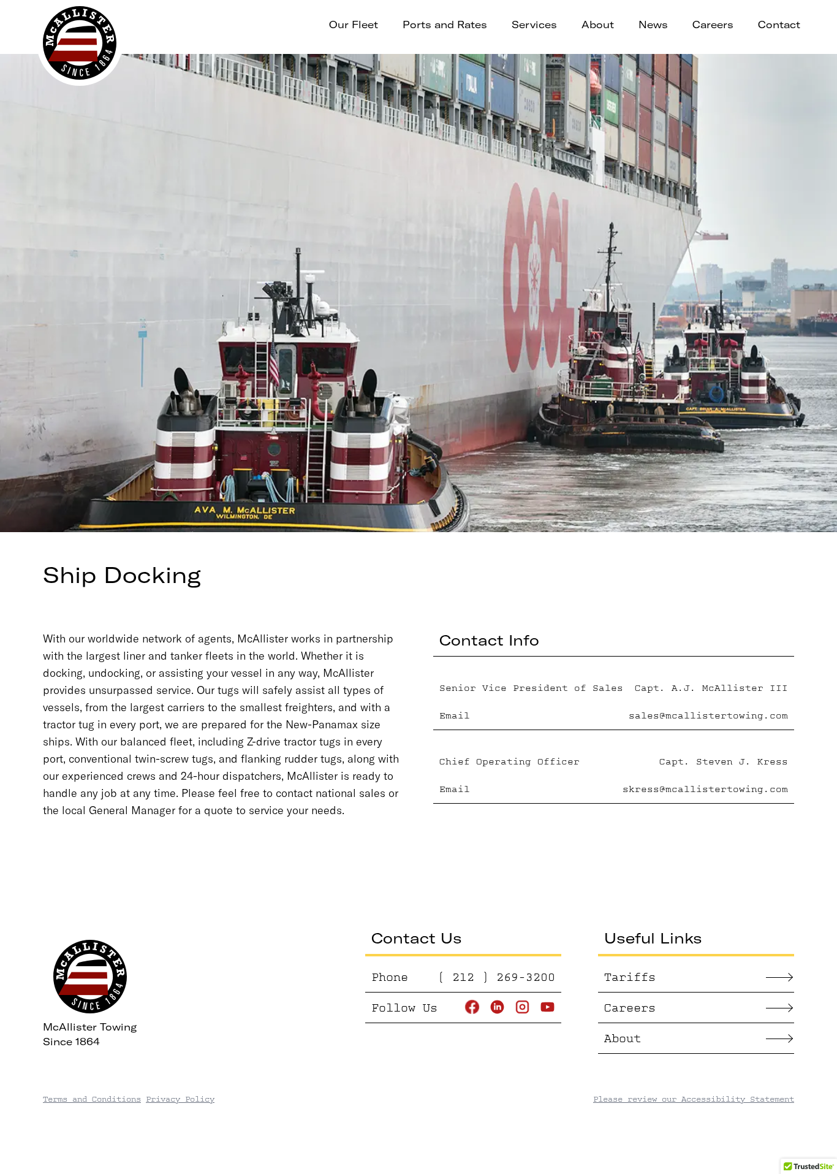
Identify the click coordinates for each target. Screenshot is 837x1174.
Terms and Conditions (92, 1099)
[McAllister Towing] (80, 43)
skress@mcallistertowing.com (705, 789)
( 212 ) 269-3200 (496, 977)
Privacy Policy (180, 1099)
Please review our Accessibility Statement (693, 1099)
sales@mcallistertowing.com (708, 716)
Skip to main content (254, 24)
